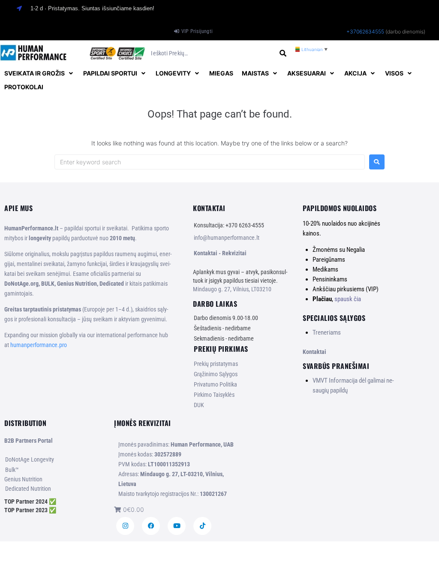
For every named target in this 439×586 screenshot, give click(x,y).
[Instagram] (125, 526)
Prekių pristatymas (216, 363)
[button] (39, 73)
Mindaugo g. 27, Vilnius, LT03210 (232, 289)
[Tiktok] (202, 526)
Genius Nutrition (23, 479)
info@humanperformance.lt (226, 237)
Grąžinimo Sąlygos (216, 374)
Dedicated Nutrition (28, 488)
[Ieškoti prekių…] (211, 53)
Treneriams (327, 332)
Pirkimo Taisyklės (214, 394)
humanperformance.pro (38, 344)
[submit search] (283, 53)
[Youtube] (177, 526)
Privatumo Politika (215, 384)
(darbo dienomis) (405, 31)
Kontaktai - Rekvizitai (220, 253)
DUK (199, 405)
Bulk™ (12, 469)
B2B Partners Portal (28, 440)
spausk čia (347, 299)
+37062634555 (365, 31)
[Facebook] (151, 526)
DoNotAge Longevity (29, 459)
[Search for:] (209, 161)
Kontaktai (314, 351)
